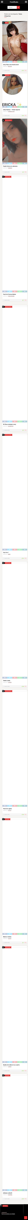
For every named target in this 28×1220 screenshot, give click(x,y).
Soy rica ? (6, 552)
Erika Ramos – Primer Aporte (11, 110)
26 (23, 814)
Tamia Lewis (6, 680)
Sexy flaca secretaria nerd (11, 64)
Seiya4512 (10, 168)
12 (23, 70)
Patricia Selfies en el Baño (8, 1214)
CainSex (9, 1066)
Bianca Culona (7, 937)
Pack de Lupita (7, 809)
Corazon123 (4, 1212)
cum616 (10, 682)
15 (23, 115)
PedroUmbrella (11, 296)
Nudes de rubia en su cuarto (11, 1065)
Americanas (7, 176)
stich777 (9, 810)
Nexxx (9, 554)
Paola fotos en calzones (10, 166)
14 (23, 558)
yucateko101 (10, 426)
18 (23, 1198)
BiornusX (10, 66)
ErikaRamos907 (11, 111)
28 (23, 686)
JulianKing (10, 1194)
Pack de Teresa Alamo (9, 294)
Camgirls (7, 75)
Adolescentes (8, 120)
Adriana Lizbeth (7, 1193)
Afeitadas (7, 819)
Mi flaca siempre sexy (9, 424)
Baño (6, 22)
